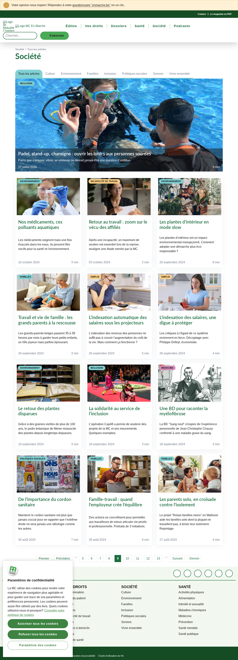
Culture (50, 73)
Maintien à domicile (77, 628)
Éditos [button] (71, 26)
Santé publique (188, 633)
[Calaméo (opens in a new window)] (218, 573)
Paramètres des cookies (38, 645)
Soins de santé (74, 639)
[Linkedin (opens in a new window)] (187, 573)
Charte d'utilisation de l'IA (111, 656)
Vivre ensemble (179, 73)
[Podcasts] (208, 573)
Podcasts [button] (182, 26)
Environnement (71, 73)
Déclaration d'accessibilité (82, 656)
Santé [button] (140, 26)
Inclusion (110, 73)
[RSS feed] (229, 573)
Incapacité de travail (77, 616)
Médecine (185, 616)
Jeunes (69, 622)
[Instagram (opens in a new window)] (198, 573)
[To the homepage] (37, 26)
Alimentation (186, 598)
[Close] (233, 5)
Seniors (158, 73)
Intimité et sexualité (191, 604)
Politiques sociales (134, 73)
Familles (92, 73)
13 (160, 558)
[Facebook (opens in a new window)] (177, 573)
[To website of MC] (9, 26)
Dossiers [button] (119, 26)
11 (139, 558)
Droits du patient (75, 598)
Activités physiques (191, 592)
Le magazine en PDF (221, 14)
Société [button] (159, 26)
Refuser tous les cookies (38, 634)
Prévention (185, 622)
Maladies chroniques (192, 610)
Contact (202, 14)
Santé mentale (188, 628)
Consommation (74, 592)
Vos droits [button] (94, 26)
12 (149, 558)
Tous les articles (28, 73)
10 (128, 558)
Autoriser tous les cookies (37, 623)
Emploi (68, 604)
